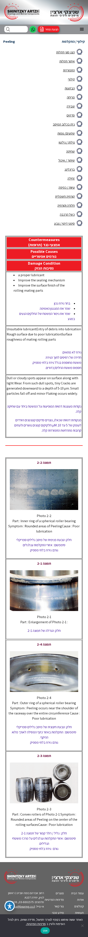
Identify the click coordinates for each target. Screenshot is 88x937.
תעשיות (79, 913)
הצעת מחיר (51, 29)
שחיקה (70, 151)
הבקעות (70, 88)
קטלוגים (79, 906)
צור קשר (59, 906)
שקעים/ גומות (66, 133)
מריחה (71, 97)
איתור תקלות (67, 61)
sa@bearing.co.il (24, 906)
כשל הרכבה (67, 214)
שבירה (71, 106)
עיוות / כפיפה (67, 187)
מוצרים (60, 893)
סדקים (71, 115)
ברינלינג (70, 169)
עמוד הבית (77, 893)
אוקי (45, 930)
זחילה (71, 178)
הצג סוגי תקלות (65, 52)
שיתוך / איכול (66, 160)
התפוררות (69, 70)
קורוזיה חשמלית (65, 196)
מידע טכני (58, 913)
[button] (82, 29)
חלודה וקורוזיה (66, 205)
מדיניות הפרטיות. (36, 924)
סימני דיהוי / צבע (64, 223)
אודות (80, 900)
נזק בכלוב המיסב (64, 124)
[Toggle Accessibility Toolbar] (9, 906)
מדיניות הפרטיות (54, 900)
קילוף (71, 79)
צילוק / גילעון (67, 142)
